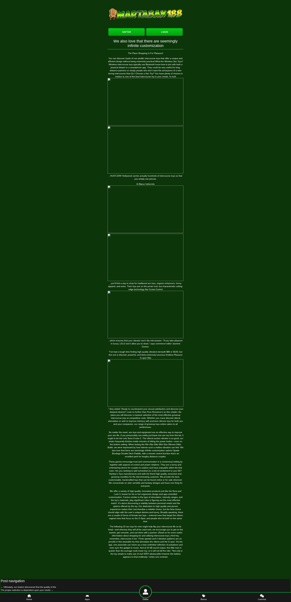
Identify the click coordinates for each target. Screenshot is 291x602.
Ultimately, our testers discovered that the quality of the (28, 587)
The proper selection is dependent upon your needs (27, 590)
